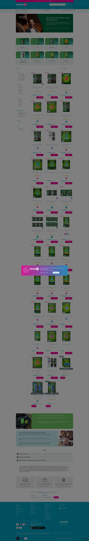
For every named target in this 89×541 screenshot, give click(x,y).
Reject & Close (42, 272)
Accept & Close (56, 272)
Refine (47, 272)
